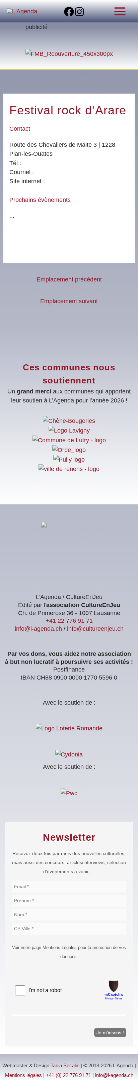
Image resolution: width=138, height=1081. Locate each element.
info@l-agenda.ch (38, 628)
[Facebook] (69, 12)
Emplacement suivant (69, 301)
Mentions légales (23, 1075)
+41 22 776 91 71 (69, 620)
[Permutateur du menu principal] (120, 11)
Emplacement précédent (69, 279)
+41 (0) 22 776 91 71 (68, 1075)
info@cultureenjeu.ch (95, 628)
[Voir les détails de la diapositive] (69, 53)
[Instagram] (79, 12)
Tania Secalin (65, 1065)
